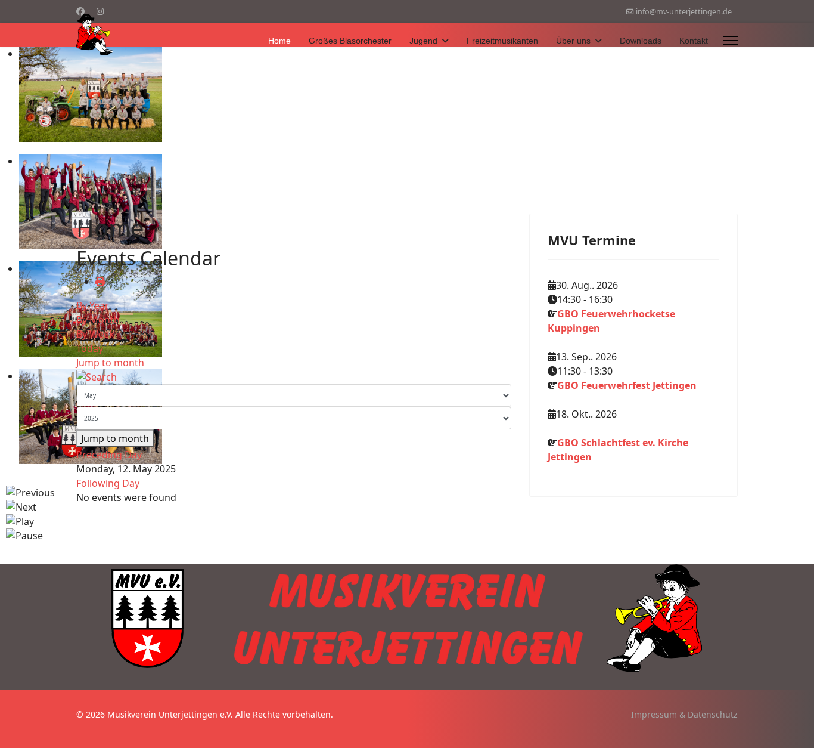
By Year (92, 305)
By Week (95, 334)
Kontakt (693, 40)
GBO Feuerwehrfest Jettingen (627, 385)
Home (279, 40)
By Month (98, 319)
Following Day (107, 483)
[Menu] (730, 40)
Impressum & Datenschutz (684, 714)
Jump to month (110, 362)
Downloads (640, 40)
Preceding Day (109, 454)
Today (89, 348)
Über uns (573, 40)
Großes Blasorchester (350, 40)
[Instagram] (100, 11)
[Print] (100, 281)
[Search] (293, 377)
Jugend (423, 40)
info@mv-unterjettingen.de (684, 12)
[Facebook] (80, 11)
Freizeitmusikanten (502, 40)
